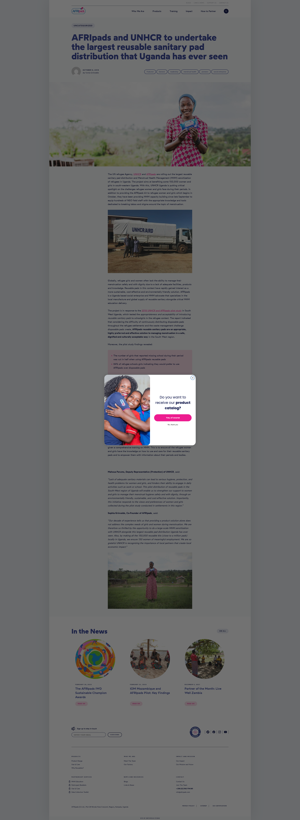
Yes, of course (173, 417)
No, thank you (173, 425)
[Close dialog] (193, 378)
